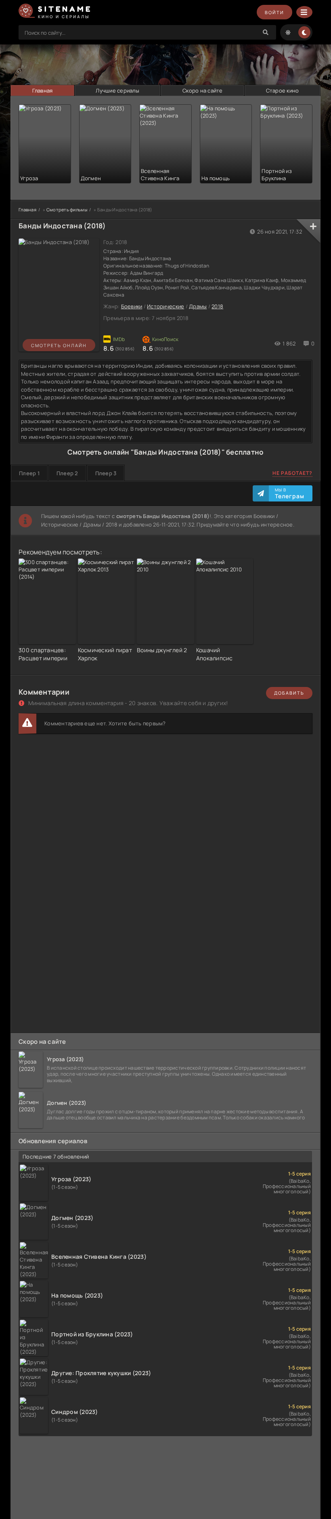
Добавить (289, 693)
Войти (274, 12)
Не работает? (292, 473)
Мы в (289, 493)
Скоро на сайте (202, 90)
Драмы (198, 306)
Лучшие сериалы (117, 90)
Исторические (165, 306)
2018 (217, 306)
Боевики (131, 306)
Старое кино (282, 90)
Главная (42, 90)
